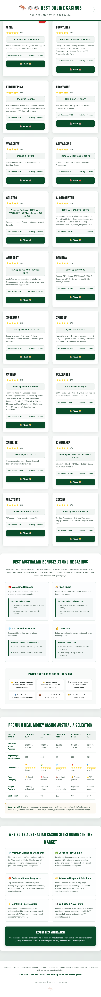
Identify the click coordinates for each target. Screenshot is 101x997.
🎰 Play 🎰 (26, 63)
